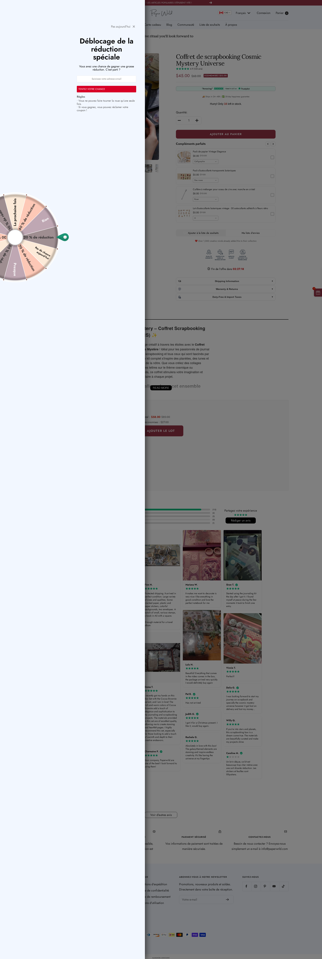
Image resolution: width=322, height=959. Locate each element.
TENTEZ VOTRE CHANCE (91, 89)
